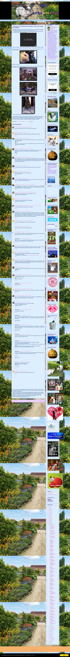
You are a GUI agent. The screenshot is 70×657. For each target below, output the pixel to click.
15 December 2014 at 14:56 (25, 334)
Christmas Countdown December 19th (52, 560)
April (50, 635)
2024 (50, 509)
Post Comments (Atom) (31, 404)
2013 (50, 641)
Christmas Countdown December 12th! (51, 588)
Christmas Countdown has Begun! (52, 623)
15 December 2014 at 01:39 (25, 283)
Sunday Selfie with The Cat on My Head (52, 534)
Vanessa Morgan (18, 220)
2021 (50, 513)
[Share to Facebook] (31, 121)
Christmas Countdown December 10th (52, 597)
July (50, 631)
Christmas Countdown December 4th (52, 617)
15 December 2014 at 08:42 (24, 302)
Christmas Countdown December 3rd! (52, 620)
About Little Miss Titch (28, 20)
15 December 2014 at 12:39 (25, 315)
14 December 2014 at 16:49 (24, 138)
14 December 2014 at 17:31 (31, 157)
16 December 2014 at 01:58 (24, 361)
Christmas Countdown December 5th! (52, 614)
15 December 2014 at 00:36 (23, 267)
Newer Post (14, 400)
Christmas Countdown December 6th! (52, 611)
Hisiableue (17, 138)
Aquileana (16, 361)
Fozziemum (17, 259)
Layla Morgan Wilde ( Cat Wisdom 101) (22, 205)
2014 (50, 523)
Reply (16, 129)
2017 (50, 519)
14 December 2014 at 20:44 (26, 220)
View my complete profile (52, 59)
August (51, 630)
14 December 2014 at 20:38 (24, 211)
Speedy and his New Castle (51, 531)
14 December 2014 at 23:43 (24, 259)
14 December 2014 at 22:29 (22, 245)
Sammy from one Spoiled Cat (32, 67)
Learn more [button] (33, 655)
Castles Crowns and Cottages (20, 157)
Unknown (16, 171)
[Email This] (28, 121)
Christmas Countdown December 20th (52, 557)
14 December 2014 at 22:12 (25, 238)
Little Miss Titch (54, 27)
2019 (50, 516)
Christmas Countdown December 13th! (51, 584)
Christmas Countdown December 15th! (51, 575)
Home (14, 20)
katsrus (16, 267)
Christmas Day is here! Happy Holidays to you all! (52, 537)
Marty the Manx (18, 274)
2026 (50, 506)
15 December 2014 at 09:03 (25, 309)
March (51, 637)
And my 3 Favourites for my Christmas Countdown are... (52, 527)
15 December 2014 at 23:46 (25, 351)
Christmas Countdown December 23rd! (51, 546)
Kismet (16, 165)
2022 (50, 512)
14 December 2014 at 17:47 (23, 165)
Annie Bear (17, 132)
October (51, 627)
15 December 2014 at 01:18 (26, 274)
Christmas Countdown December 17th (52, 568)
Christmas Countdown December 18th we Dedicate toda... (52, 564)
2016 (50, 520)
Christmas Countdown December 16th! (51, 571)
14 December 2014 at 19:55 (23, 198)
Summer (16, 226)
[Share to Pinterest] (32, 121)
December (51, 524)
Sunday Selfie (51, 605)
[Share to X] (30, 121)
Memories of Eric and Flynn (20, 192)
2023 (50, 510)
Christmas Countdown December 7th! (52, 607)
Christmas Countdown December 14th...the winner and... (51, 580)
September (51, 628)
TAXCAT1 (16, 302)
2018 (50, 517)
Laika (16, 245)
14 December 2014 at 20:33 (35, 205)
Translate (55, 494)
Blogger (37, 649)
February (51, 638)
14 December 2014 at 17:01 (28, 148)
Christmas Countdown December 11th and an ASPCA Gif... (52, 593)
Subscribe (52, 89)
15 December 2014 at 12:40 (25, 324)
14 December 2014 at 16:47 (24, 132)
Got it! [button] (64, 655)
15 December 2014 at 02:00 (26, 288)
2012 (50, 643)
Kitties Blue (17, 211)
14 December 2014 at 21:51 (23, 226)
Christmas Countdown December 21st (52, 554)
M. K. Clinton (17, 295)
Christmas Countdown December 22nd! (51, 550)
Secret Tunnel (19, 20)
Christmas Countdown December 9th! (52, 600)
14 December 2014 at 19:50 (30, 192)
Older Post (42, 400)
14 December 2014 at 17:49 (23, 171)
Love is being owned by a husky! (33, 255)
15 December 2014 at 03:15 (25, 295)
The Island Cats (17, 288)
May (50, 634)
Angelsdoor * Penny (18, 148)
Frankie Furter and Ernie (19, 184)
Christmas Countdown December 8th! (52, 603)
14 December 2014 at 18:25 (29, 184)
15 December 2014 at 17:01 (25, 340)
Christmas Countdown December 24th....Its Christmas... (51, 542)
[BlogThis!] (29, 121)
